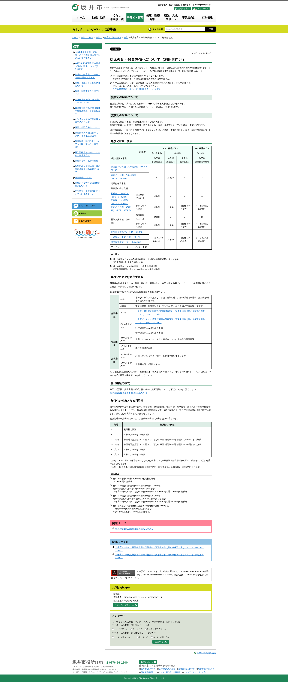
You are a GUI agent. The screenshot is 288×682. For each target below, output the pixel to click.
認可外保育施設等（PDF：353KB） (128, 232)
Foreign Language (203, 5)
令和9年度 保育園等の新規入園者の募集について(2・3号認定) (87, 66)
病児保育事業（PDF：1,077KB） (126, 242)
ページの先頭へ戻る (206, 652)
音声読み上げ (183, 8)
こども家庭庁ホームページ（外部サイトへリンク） (137, 89)
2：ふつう (137, 629)
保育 (126, 37)
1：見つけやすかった (124, 637)
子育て (99, 37)
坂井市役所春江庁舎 (206, 669)
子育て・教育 (87, 37)
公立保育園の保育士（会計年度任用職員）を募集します (87, 111)
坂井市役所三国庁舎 (186, 669)
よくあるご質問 (85, 221)
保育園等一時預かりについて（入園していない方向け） (87, 144)
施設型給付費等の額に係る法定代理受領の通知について (87, 169)
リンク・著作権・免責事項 (169, 672)
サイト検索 (157, 29)
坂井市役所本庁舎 (148, 669)
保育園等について (83, 177)
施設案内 (82, 213)
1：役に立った (121, 629)
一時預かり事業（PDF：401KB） (126, 237)
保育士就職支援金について (87, 127)
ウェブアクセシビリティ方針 (195, 672)
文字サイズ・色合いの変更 (169, 5)
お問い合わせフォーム (124, 605)
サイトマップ (202, 8)
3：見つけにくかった (163, 637)
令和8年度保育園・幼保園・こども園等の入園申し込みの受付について (87, 55)
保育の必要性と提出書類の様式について (128, 393)
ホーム (75, 37)
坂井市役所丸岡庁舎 (167, 669)
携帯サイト (187, 5)
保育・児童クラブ (112, 37)
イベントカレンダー (87, 206)
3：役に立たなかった (157, 629)
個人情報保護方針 (148, 672)
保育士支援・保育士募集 (86, 161)
